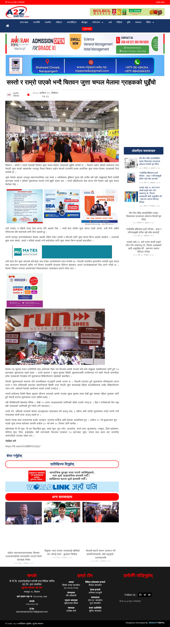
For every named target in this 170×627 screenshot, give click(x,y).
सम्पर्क (32, 575)
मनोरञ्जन (96, 22)
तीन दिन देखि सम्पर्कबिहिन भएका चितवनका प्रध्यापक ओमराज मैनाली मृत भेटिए (143, 216)
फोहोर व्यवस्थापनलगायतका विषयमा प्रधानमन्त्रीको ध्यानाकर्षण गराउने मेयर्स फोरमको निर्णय (23, 556)
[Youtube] (149, 595)
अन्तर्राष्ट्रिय (71, 22)
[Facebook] (140, 595)
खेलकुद (84, 22)
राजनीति (36, 22)
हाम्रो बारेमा (160, 2)
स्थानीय (48, 22)
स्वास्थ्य (138, 22)
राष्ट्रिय (59, 22)
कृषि (128, 22)
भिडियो (119, 22)
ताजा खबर (24, 22)
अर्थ (110, 22)
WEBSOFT (157, 623)
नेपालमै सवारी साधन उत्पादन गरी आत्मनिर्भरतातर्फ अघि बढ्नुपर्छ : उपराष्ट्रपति (100, 554)
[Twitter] (145, 595)
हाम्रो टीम (85, 575)
